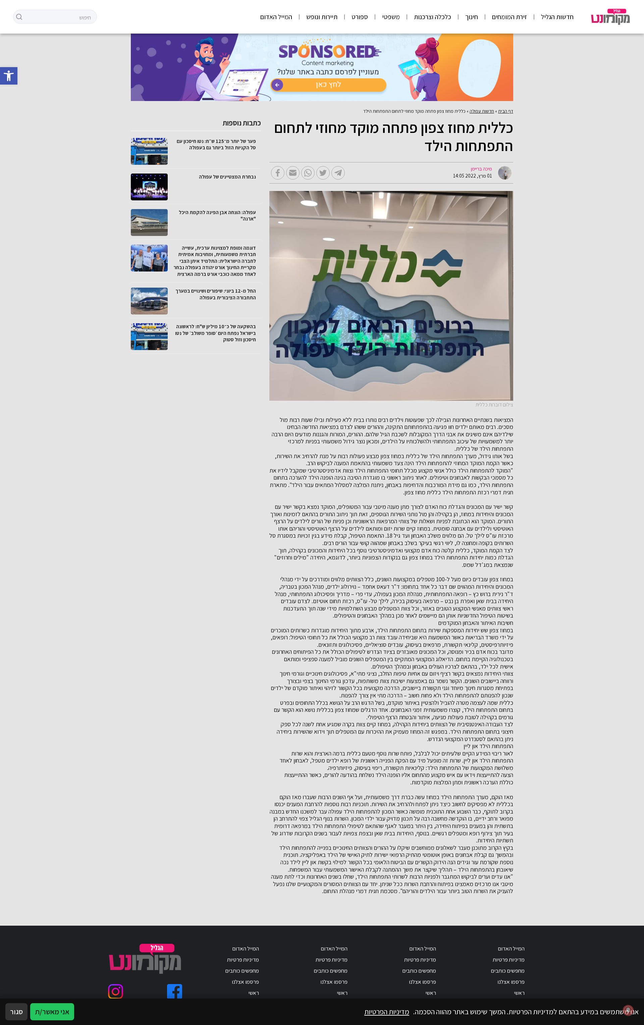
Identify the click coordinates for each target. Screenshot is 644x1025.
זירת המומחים (509, 16)
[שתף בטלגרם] (338, 173)
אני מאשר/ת (52, 1011)
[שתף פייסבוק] (277, 173)
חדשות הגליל (557, 16)
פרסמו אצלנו (511, 981)
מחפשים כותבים (508, 970)
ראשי (519, 992)
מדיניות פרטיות (509, 959)
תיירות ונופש (321, 16)
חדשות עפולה (482, 111)
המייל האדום (276, 16)
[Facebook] (174, 991)
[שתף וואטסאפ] (308, 173)
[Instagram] (115, 991)
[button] (8, 76)
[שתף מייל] (293, 173)
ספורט (360, 16)
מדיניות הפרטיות (386, 1011)
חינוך (471, 16)
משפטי (391, 16)
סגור (16, 1011)
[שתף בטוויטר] (323, 173)
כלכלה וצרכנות (432, 16)
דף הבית (505, 111)
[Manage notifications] (628, 1010)
